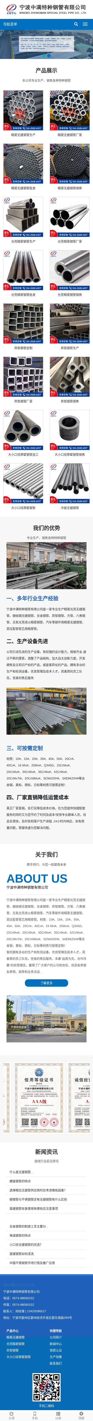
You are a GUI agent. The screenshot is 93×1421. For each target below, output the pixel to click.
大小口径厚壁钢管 (23, 508)
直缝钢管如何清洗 (22, 1253)
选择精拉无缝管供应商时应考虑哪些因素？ (38, 1190)
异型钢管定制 (23, 348)
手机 (35, 1418)
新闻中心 (56, 1344)
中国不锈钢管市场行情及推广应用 (32, 1263)
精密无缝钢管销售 (70, 188)
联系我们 (56, 1363)
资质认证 (56, 1350)
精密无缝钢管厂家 (70, 135)
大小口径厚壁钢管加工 (23, 454)
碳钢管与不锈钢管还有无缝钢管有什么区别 (38, 1199)
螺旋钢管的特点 (20, 1181)
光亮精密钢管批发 (23, 294)
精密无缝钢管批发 (23, 188)
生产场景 (56, 1357)
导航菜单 (10, 24)
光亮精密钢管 (15, 1344)
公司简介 (56, 1337)
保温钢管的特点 (20, 1235)
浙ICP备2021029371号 (19, 1285)
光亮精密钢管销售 (70, 294)
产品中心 (12, 1330)
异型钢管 (12, 1350)
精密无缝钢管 (15, 1337)
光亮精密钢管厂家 (70, 241)
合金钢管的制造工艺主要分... (29, 1226)
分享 (12, 1418)
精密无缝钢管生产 (23, 135)
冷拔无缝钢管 (70, 508)
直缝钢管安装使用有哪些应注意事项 (34, 1208)
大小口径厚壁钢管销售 (70, 454)
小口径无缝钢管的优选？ (26, 1244)
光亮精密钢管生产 (23, 241)
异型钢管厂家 (23, 401)
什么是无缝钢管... (21, 1172)
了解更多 (46, 983)
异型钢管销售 (70, 401)
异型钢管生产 (70, 348)
